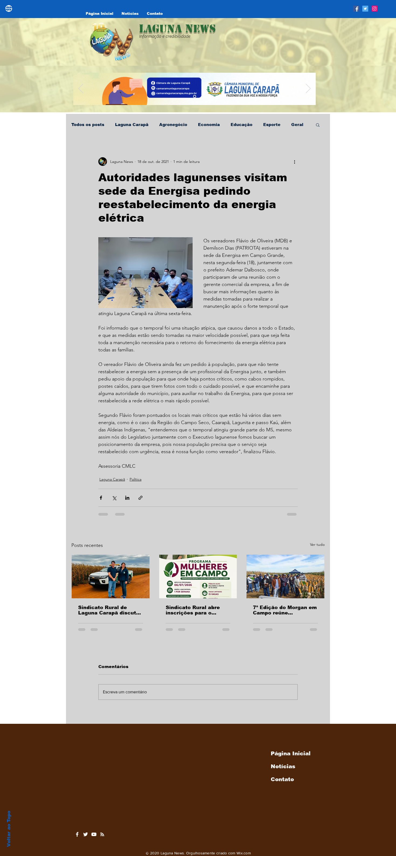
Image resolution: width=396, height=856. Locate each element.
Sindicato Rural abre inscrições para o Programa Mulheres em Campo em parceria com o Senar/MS (198, 610)
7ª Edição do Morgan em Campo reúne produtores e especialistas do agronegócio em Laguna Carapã (285, 610)
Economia (209, 124)
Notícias (283, 771)
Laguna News (177, 28)
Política (135, 479)
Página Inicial (291, 758)
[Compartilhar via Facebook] (100, 497)
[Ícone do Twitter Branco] (85, 839)
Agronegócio (173, 124)
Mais (296, 124)
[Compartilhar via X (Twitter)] (114, 497)
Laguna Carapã (131, 124)
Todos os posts (87, 124)
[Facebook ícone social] (356, 9)
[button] (317, 125)
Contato (282, 784)
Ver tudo (317, 544)
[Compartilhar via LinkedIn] (127, 497)
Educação (241, 124)
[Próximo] (308, 89)
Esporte (271, 124)
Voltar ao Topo (8, 829)
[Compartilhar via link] (140, 497)
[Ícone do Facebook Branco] (77, 839)
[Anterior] (80, 89)
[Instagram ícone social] (374, 9)
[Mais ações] (294, 161)
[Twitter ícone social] (365, 9)
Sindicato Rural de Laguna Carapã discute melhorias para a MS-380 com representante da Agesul (109, 610)
